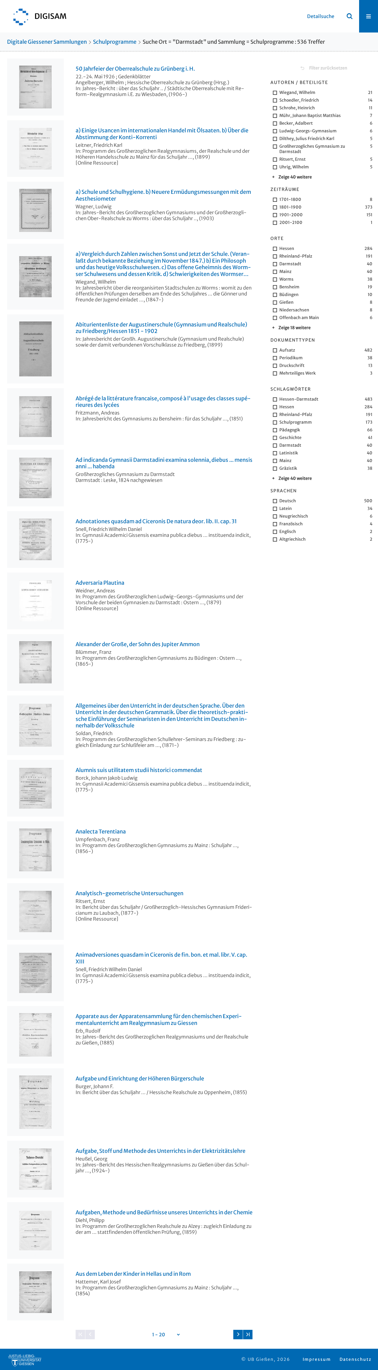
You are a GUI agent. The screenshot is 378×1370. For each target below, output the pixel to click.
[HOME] (37, 16)
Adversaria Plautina (100, 583)
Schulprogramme (114, 41)
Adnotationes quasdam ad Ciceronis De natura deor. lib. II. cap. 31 (156, 521)
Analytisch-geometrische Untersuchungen (129, 893)
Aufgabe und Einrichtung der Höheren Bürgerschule (140, 1078)
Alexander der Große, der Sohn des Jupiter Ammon (138, 644)
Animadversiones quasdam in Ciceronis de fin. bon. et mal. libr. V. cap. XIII (161, 958)
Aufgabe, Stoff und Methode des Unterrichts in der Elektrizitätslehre (160, 1151)
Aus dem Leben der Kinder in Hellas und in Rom (133, 1274)
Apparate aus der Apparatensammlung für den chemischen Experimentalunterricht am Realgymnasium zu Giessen (159, 1019)
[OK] (349, 16)
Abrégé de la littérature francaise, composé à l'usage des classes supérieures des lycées (163, 402)
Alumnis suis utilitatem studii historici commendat (139, 770)
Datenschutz (356, 1359)
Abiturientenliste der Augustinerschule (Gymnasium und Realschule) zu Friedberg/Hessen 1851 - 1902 (161, 328)
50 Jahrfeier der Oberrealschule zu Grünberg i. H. (135, 69)
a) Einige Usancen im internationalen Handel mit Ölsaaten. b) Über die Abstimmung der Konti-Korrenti (162, 134)
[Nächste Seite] (238, 1334)
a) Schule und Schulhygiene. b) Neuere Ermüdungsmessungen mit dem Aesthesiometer (163, 195)
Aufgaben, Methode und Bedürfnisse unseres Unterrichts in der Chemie (164, 1212)
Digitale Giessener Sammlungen (47, 41)
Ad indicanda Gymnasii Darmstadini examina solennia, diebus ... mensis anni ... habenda (164, 463)
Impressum (317, 1359)
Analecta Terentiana (101, 831)
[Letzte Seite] (247, 1334)
